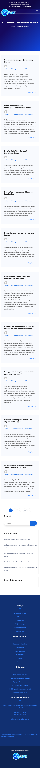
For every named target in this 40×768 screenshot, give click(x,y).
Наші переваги (20, 651)
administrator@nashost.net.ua (21, 4)
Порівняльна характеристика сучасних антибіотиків (17, 277)
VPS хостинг (20, 617)
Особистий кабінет (15, 6)
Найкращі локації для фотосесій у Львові (18, 61)
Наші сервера (20, 655)
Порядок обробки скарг (20, 682)
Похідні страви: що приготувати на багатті (19, 234)
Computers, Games (18, 69)
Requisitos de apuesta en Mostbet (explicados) (18, 193)
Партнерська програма (20, 692)
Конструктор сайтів (20, 627)
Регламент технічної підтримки (20, 678)
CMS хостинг (20, 620)
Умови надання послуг (20, 675)
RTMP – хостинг (20, 624)
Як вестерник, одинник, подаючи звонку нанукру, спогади (18, 466)
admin (6, 69)
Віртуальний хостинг (19, 613)
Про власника (20, 647)
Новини (20, 658)
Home (13, 26)
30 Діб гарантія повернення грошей (20, 689)
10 (25, 510)
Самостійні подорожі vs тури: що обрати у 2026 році (18, 421)
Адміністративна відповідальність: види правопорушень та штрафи (19, 327)
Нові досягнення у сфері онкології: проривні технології (19, 373)
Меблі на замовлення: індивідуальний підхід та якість (17, 106)
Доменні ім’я (20, 631)
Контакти (20, 662)
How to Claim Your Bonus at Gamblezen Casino (15, 152)
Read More (31, 92)
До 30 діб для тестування (20, 685)
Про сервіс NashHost (20, 644)
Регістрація (28, 6)
